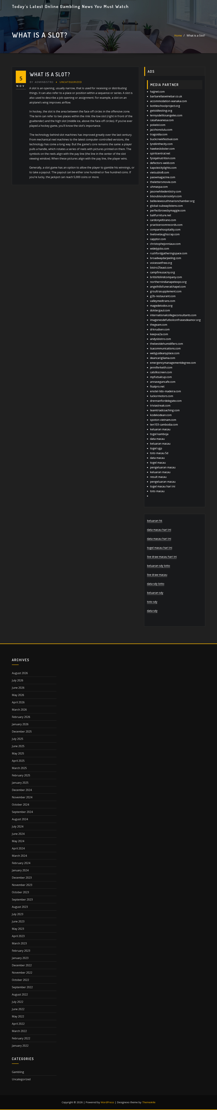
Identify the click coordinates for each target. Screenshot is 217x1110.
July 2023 (17, 914)
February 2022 (21, 1038)
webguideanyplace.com (164, 353)
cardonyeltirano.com (163, 220)
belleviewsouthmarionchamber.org (172, 201)
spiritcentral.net (160, 153)
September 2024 (22, 812)
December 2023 (22, 877)
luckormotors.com (161, 396)
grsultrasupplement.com (165, 291)
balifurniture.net (160, 215)
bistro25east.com (161, 267)
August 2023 (20, 907)
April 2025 (18, 761)
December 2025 (22, 731)
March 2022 (19, 1031)
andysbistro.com (160, 339)
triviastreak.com (160, 405)
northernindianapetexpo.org (168, 282)
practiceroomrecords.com (166, 225)
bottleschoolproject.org (165, 106)
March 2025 (19, 768)
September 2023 (22, 899)
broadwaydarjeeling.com (165, 258)
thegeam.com (158, 325)
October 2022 (20, 980)
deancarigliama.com (162, 358)
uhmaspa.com (159, 187)
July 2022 (17, 1002)
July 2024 (17, 826)
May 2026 (18, 695)
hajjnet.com (157, 91)
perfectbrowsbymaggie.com (167, 210)
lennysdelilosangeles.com (166, 115)
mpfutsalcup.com (161, 377)
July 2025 (17, 739)
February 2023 (21, 951)
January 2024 (20, 870)
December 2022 (22, 965)
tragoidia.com (158, 134)
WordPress (107, 1102)
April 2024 (18, 848)
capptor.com (158, 239)
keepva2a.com (159, 334)
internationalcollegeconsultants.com (173, 315)
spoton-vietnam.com (163, 420)
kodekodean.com (161, 415)
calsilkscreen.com (161, 372)
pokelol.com (157, 125)
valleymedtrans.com (162, 301)
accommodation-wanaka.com (168, 101)
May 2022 (18, 1016)
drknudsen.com (160, 329)
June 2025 (18, 746)
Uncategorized (71, 82)
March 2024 (19, 856)
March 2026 (19, 709)
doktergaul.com (160, 310)
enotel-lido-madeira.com (165, 391)
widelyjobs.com (159, 248)
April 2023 (18, 936)
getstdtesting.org (161, 110)
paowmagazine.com (162, 177)
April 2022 (18, 1024)
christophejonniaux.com (165, 244)
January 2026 (20, 724)
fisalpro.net (157, 386)
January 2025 (20, 783)
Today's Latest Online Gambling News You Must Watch (70, 6)
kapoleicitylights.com (163, 168)
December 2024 (22, 790)
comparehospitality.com (165, 229)
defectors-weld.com (162, 163)
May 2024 (18, 841)
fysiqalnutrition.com (162, 158)
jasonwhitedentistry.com (165, 191)
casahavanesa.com (162, 120)
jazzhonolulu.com (161, 129)
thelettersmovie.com (163, 182)
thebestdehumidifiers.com (166, 344)
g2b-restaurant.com (162, 296)
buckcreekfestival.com (164, 139)
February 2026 (21, 717)
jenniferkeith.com (161, 367)
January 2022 (20, 1045)
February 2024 (21, 863)
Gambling (18, 1072)
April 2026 (18, 702)
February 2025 (21, 775)
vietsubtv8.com (159, 172)
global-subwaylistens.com (166, 206)
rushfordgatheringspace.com (168, 253)
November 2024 (22, 797)
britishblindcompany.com (166, 277)
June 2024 (18, 834)
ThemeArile (148, 1102)
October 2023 (20, 892)
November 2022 (22, 972)
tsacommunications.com (165, 348)
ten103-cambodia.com (164, 424)
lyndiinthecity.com (161, 144)
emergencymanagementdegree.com (173, 363)
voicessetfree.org (161, 263)
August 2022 (20, 994)
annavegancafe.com (162, 382)
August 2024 (20, 819)
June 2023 (18, 921)
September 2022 (22, 987)
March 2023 (19, 943)
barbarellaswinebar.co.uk (166, 96)
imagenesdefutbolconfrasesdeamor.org (175, 320)
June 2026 (18, 688)
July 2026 (17, 680)
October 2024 (20, 804)
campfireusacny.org (162, 272)
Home (178, 35)
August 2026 (20, 673)
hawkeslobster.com (162, 149)
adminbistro (41, 82)
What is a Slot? (196, 35)
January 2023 (20, 958)
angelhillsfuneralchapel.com (168, 286)
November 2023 (22, 885)
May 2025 (18, 753)
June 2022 (18, 1009)
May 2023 (18, 929)
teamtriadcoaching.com (165, 410)
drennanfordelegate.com (166, 401)
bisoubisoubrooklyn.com (166, 196)
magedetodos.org (161, 305)
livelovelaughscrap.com (165, 234)
